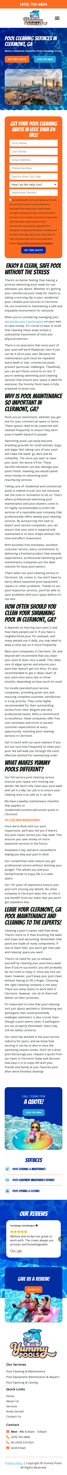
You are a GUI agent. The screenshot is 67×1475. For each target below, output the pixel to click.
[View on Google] (16, 1251)
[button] (57, 18)
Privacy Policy (14, 1463)
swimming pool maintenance (24, 321)
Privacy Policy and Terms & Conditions (35, 243)
